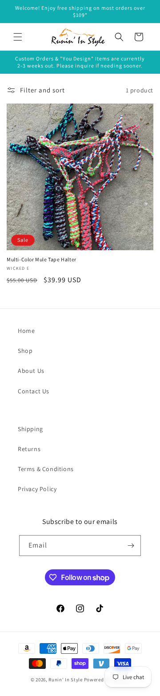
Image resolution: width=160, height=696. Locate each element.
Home (26, 331)
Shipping (30, 429)
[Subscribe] (130, 545)
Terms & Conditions (46, 469)
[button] (18, 37)
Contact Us (33, 391)
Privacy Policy (37, 489)
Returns (29, 449)
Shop (25, 351)
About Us (31, 371)
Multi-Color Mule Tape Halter (41, 259)
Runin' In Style (65, 679)
